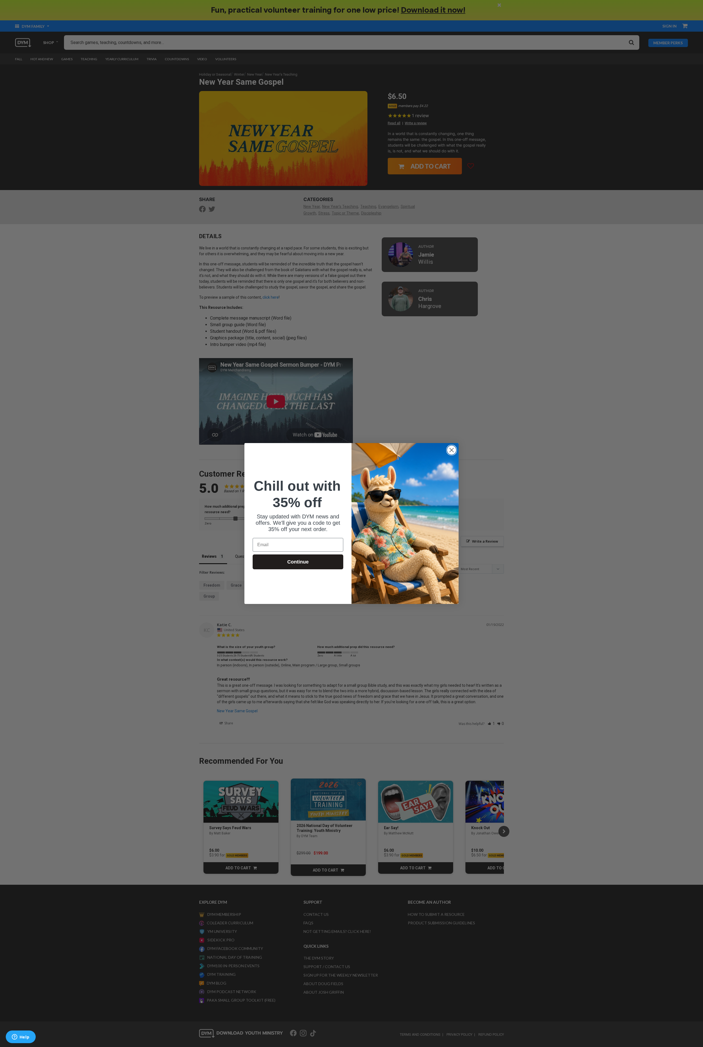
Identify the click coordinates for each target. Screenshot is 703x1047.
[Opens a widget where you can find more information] (20, 1037)
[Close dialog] (451, 450)
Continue (298, 562)
